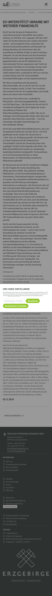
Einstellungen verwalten (14, 301)
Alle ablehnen (33, 301)
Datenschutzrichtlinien (13, 295)
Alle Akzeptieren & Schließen (15, 306)
